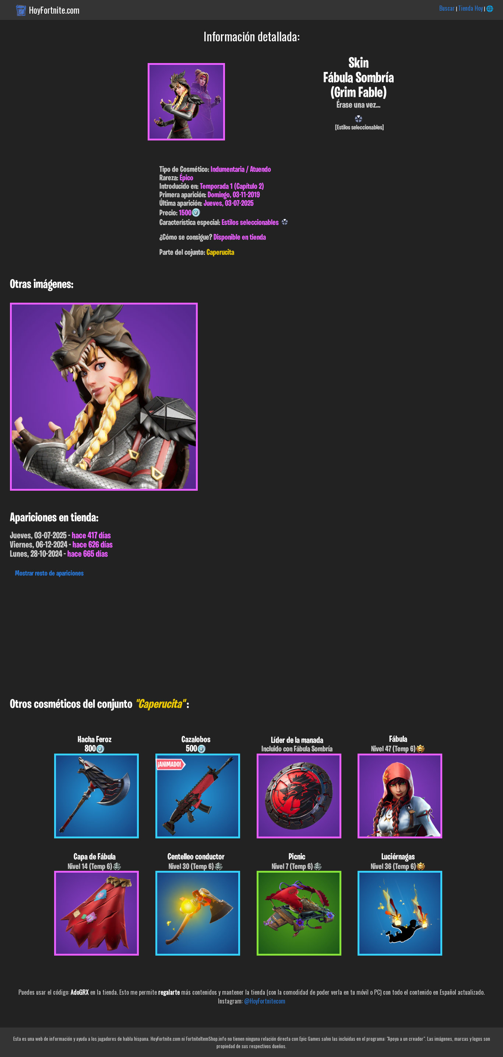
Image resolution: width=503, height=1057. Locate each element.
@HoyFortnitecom (264, 1001)
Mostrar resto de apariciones (49, 573)
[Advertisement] (221, 635)
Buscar (447, 8)
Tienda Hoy (470, 8)
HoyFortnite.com (54, 10)
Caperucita (220, 252)
